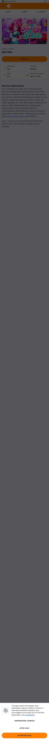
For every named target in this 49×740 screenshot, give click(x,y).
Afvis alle (24, 728)
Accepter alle (24, 735)
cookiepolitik (30, 715)
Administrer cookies (24, 721)
